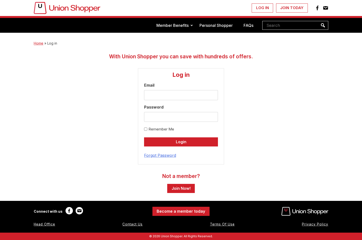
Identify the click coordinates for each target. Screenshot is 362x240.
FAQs (248, 25)
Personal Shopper (216, 25)
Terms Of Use (222, 224)
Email (149, 85)
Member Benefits (172, 25)
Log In (262, 7)
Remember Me (161, 129)
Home (38, 43)
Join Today (291, 7)
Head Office (44, 224)
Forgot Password (160, 155)
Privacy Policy (315, 224)
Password (154, 107)
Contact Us (132, 224)
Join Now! (181, 188)
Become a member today (181, 211)
